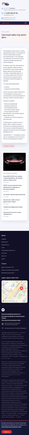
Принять (6, 432)
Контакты (4, 253)
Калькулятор (5, 245)
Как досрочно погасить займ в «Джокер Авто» (12, 213)
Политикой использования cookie (11, 427)
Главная (3, 239)
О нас (3, 247)
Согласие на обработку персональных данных (13, 317)
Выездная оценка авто (7, 273)
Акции (3, 259)
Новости (3, 256)
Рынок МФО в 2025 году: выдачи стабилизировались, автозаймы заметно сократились (12, 178)
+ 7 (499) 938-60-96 (11, 13)
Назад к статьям (9, 146)
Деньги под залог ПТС (7, 267)
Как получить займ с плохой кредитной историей (11, 201)
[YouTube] (3, 309)
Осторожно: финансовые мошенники (14, 194)
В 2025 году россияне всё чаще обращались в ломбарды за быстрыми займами (12, 187)
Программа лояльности (8, 250)
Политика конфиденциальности (11, 314)
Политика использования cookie (11, 320)
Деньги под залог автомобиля (10, 270)
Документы (4, 242)
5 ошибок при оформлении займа (12, 207)
